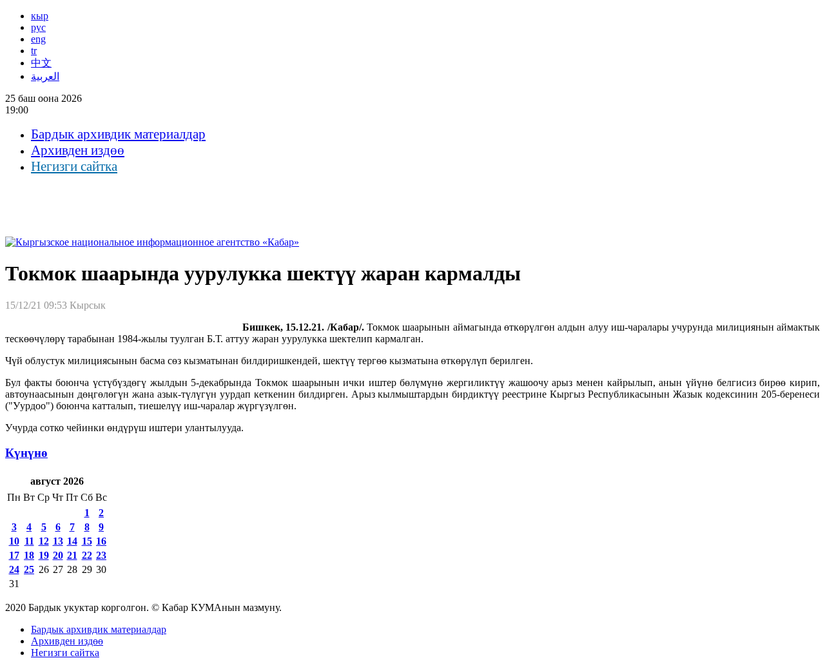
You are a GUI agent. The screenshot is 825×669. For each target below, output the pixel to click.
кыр (39, 15)
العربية (45, 76)
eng (38, 39)
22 (87, 555)
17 (14, 555)
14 (72, 541)
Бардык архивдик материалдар (118, 134)
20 (58, 555)
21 (72, 555)
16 (101, 541)
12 (44, 541)
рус (38, 27)
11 (29, 541)
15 (87, 541)
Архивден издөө (77, 150)
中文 (41, 62)
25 (29, 569)
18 (29, 555)
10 (14, 541)
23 (101, 555)
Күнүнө (26, 453)
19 (44, 555)
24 (14, 569)
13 (58, 541)
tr (34, 50)
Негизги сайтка (74, 166)
